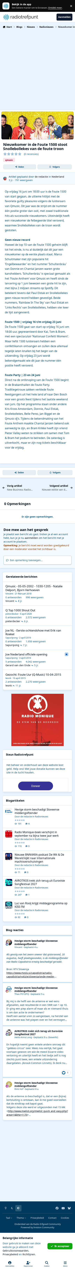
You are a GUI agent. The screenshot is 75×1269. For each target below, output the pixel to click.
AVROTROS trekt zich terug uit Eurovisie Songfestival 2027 (40, 882)
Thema (20, 1217)
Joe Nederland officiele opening (26, 654)
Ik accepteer (61, 1246)
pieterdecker (11, 613)
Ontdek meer (7, 6)
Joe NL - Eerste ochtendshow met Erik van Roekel (33, 632)
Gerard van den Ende (17, 665)
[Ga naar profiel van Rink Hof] (9, 1084)
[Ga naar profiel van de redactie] (5, 178)
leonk (8, 678)
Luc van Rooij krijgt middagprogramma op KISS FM (41, 905)
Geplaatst (31, 947)
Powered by (37, 1227)
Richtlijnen (28, 1254)
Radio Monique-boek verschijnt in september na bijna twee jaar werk (37, 834)
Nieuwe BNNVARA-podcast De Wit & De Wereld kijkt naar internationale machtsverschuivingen (39, 858)
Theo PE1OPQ (21, 994)
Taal (8, 1217)
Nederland (58, 176)
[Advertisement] (37, 68)
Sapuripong (11, 637)
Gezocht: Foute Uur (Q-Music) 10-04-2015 (33, 674)
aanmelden (31, 538)
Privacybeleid (37, 1217)
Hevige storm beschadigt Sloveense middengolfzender (37, 811)
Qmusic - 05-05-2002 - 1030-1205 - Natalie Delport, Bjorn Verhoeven (33, 588)
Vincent (9, 593)
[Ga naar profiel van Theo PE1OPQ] (9, 989)
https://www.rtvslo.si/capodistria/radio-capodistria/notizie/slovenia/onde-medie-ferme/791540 (30, 976)
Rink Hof (18, 1089)
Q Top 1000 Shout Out (20, 610)
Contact (52, 1217)
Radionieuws (41, 816)
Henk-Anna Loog (23, 1037)
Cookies (65, 1217)
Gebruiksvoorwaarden (15, 1250)
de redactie (41, 176)
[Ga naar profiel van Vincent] (9, 942)
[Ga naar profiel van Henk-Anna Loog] (9, 1033)
